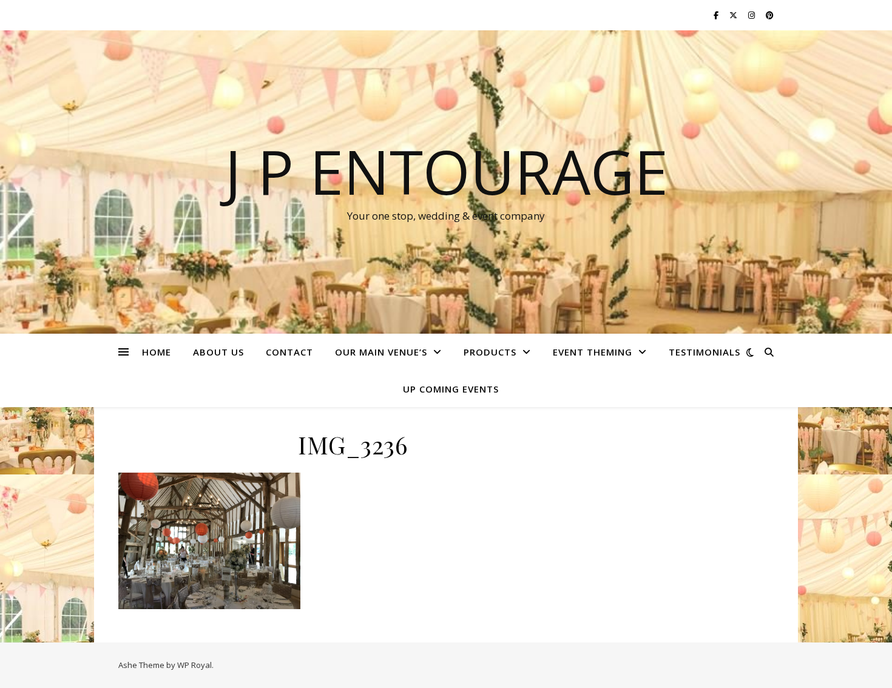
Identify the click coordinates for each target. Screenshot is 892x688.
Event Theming (592, 352)
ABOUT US (218, 352)
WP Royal (194, 664)
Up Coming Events (451, 389)
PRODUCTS (490, 352)
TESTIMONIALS (704, 352)
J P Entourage (446, 171)
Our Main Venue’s (381, 352)
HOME (156, 352)
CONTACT (289, 352)
